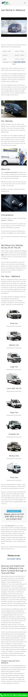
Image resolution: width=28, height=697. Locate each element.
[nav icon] (25, 2)
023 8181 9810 (19, 62)
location (11, 233)
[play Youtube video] (14, 27)
